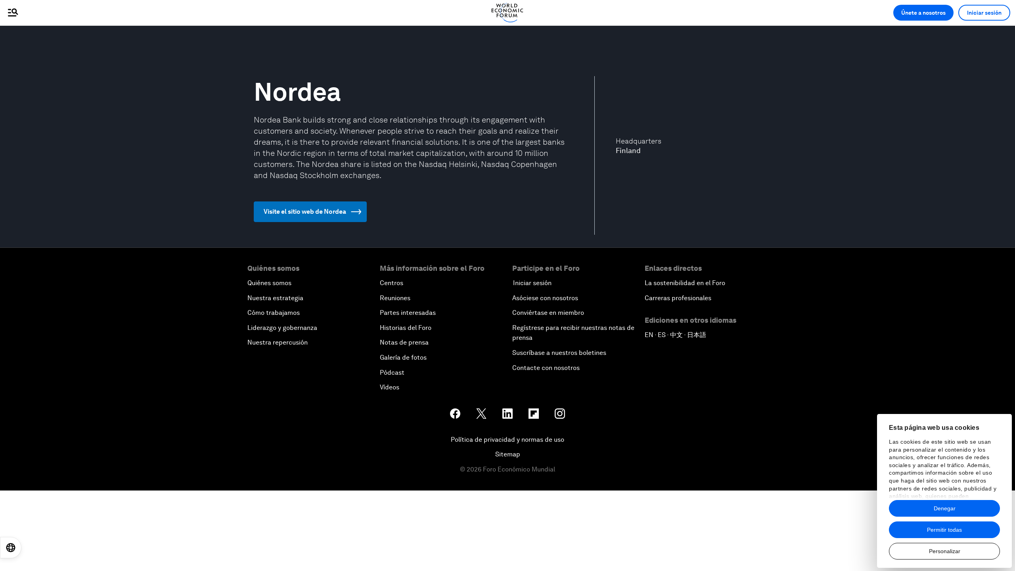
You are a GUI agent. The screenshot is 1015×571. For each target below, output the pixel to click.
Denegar (945, 508)
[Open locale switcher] (10, 547)
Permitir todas (944, 530)
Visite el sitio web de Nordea (305, 211)
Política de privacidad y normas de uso (507, 439)
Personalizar (944, 551)
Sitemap (507, 454)
